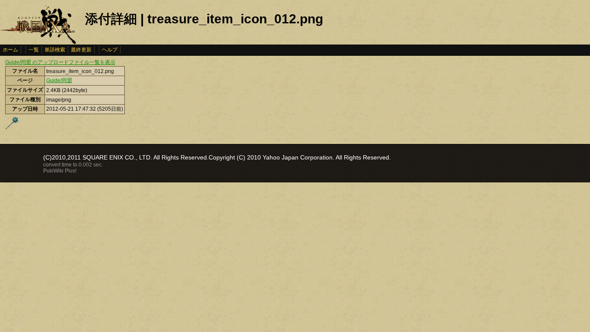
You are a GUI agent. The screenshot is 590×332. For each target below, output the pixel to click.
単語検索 (54, 50)
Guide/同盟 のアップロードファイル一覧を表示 (60, 62)
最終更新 (81, 50)
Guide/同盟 (59, 80)
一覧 (34, 50)
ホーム (10, 50)
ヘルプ (109, 50)
